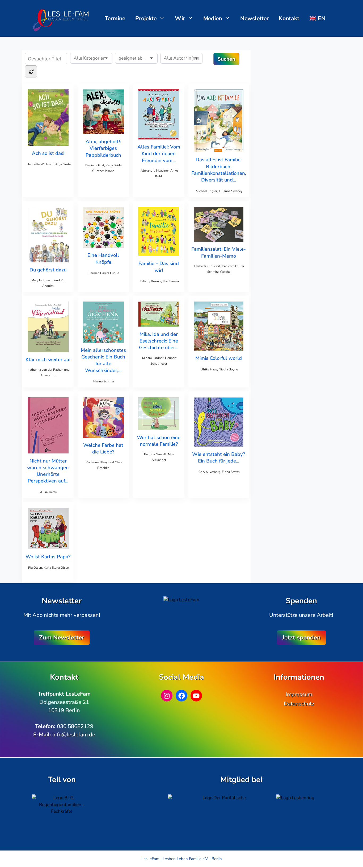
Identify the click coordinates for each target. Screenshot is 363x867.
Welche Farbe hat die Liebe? (103, 448)
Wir (180, 18)
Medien (212, 18)
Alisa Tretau (48, 492)
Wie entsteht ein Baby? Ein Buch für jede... (218, 457)
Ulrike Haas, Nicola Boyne (219, 369)
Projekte (146, 18)
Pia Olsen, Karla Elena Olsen (48, 567)
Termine (115, 18)
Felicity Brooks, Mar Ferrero (159, 281)
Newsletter (254, 18)
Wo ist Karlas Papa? (48, 556)
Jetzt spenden (301, 637)
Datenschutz (299, 703)
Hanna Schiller (103, 381)
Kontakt (289, 18)
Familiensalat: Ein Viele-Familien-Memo (218, 252)
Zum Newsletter (61, 637)
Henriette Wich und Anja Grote (49, 164)
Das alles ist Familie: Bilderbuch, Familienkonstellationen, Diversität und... (218, 169)
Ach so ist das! (48, 153)
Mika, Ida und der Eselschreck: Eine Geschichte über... (158, 341)
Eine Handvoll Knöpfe (103, 258)
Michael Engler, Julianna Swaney (219, 191)
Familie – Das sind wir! (158, 266)
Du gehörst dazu (47, 269)
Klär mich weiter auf (48, 359)
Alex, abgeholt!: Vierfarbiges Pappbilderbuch (103, 148)
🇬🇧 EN (317, 18)
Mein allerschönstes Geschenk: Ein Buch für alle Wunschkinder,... (103, 360)
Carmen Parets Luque (103, 273)
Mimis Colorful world (218, 358)
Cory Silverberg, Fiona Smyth (219, 472)
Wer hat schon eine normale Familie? (158, 440)
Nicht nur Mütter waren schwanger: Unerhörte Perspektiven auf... (48, 470)
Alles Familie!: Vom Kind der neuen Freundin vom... (158, 153)
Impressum (299, 694)
